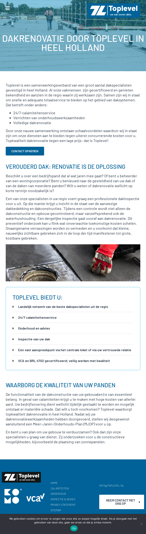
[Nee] (141, 524)
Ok (74, 528)
